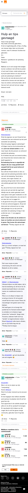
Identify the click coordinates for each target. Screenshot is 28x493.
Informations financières (15, 487)
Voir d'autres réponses (8, 365)
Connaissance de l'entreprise (8, 488)
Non (5, 469)
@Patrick (8, 390)
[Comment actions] (26, 132)
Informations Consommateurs (8, 491)
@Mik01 (4, 282)
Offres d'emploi (5, 490)
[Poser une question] (24, 489)
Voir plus (24, 429)
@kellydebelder (5, 134)
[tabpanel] (14, 274)
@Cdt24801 (8, 355)
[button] (3, 252)
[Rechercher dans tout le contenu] (24, 13)
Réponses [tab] (5, 120)
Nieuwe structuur (7, 23)
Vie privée (13, 490)
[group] (3, 101)
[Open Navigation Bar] (2, 2)
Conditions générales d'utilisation (9, 483)
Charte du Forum (5, 482)
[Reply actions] (25, 240)
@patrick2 (9, 321)
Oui (14, 469)
